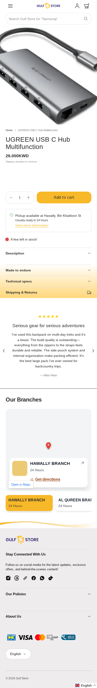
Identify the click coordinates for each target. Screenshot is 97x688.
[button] (10, 6)
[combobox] (48, 19)
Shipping (10, 162)
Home (9, 130)
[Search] (85, 18)
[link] (77, 6)
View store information (31, 225)
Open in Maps (20, 484)
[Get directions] (83, 464)
